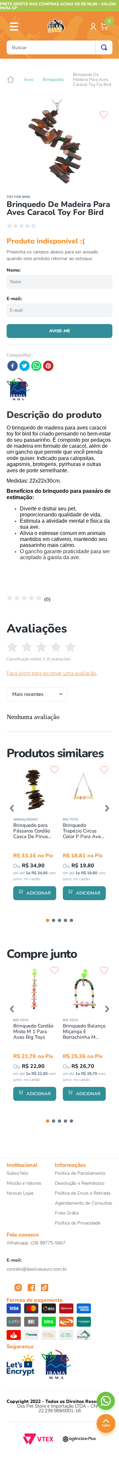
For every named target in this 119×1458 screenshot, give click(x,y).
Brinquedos (53, 79)
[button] (12, 808)
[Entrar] (94, 26)
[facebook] (12, 366)
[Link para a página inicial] (11, 79)
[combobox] (59, 47)
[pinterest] (48, 366)
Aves (28, 79)
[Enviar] (59, 331)
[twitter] (24, 366)
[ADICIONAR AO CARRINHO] (34, 893)
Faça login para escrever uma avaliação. (52, 673)
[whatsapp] (36, 366)
